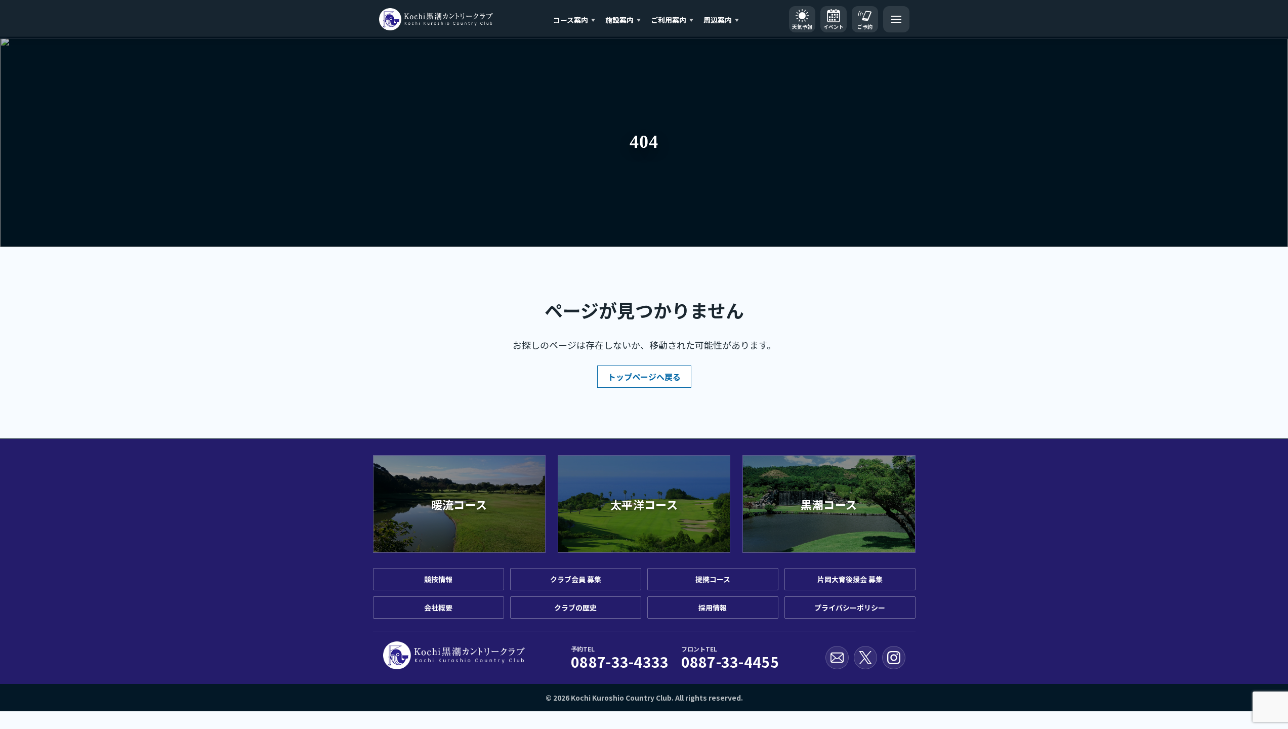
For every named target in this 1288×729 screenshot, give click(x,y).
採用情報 (712, 607)
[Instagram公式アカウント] (893, 657)
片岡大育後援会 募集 (850, 579)
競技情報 (438, 579)
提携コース (712, 579)
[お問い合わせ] (837, 657)
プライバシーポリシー (849, 607)
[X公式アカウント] (865, 657)
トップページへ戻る (644, 377)
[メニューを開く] (896, 19)
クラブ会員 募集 (575, 579)
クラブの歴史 (575, 607)
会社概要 (438, 607)
